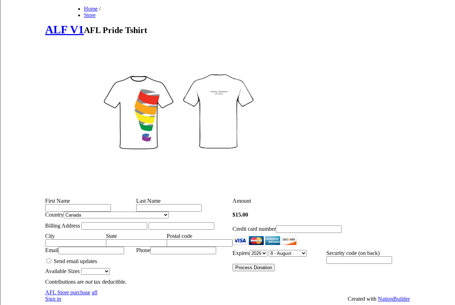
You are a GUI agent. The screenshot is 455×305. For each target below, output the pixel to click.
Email (51, 250)
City (50, 236)
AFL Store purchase (67, 292)
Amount (241, 201)
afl (94, 292)
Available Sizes (62, 271)
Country (54, 215)
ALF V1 (64, 29)
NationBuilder (394, 299)
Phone (143, 250)
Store (90, 15)
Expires (241, 253)
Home (91, 9)
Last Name (148, 201)
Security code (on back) (353, 253)
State (111, 236)
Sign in (53, 299)
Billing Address (62, 226)
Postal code (179, 236)
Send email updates (74, 261)
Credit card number (254, 229)
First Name (57, 201)
